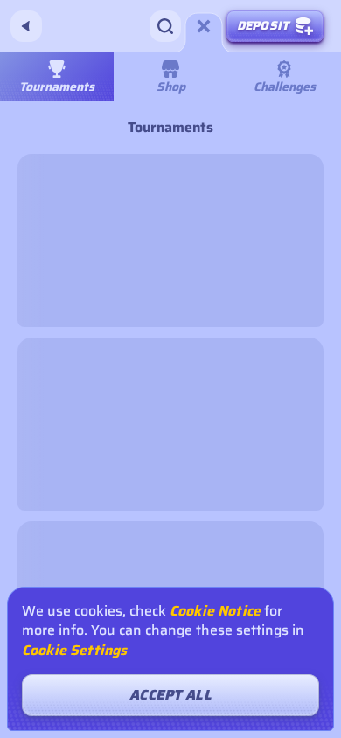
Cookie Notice (215, 611)
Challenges (285, 86)
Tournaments (56, 86)
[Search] (165, 26)
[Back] (26, 26)
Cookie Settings (74, 650)
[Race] (203, 26)
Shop (171, 86)
